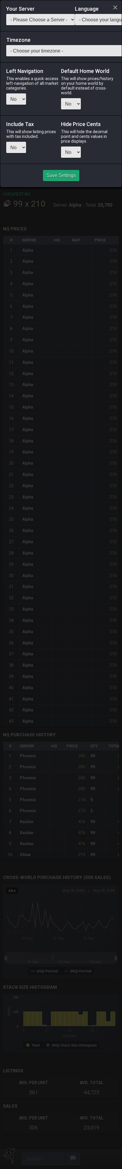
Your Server (20, 9)
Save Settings (61, 175)
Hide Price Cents (81, 124)
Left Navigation (24, 71)
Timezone (18, 40)
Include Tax (20, 124)
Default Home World (85, 71)
